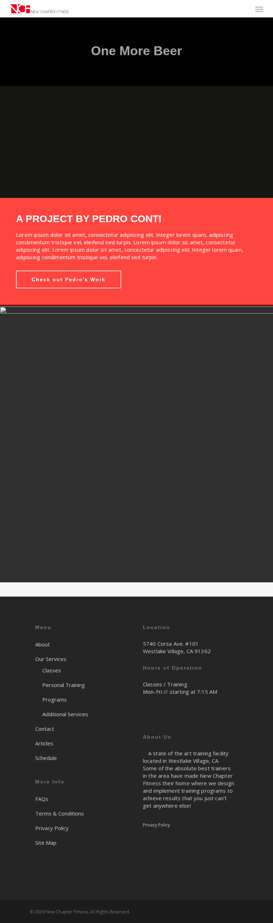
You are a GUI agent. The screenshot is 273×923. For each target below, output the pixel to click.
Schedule (46, 757)
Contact (44, 728)
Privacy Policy (52, 828)
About (42, 644)
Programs (54, 699)
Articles (44, 743)
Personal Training (63, 684)
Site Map (46, 842)
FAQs (41, 798)
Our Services (50, 658)
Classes (51, 670)
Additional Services (65, 714)
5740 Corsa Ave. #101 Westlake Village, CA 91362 (177, 647)
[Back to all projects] (34, 53)
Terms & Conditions (59, 813)
